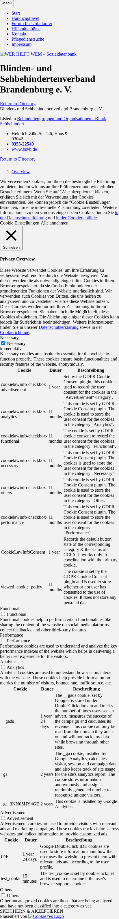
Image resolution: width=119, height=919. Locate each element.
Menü (7, 3)
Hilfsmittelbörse (26, 28)
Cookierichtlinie (14, 332)
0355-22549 (23, 143)
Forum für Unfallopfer (32, 23)
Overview (21, 171)
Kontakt (19, 33)
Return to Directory (18, 103)
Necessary (16, 343)
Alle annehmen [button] (54, 222)
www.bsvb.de (24, 149)
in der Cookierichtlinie (76, 217)
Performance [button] (11, 635)
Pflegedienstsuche (28, 39)
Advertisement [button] (13, 812)
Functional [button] (9, 608)
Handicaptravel (25, 18)
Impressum (21, 44)
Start (16, 13)
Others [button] (6, 889)
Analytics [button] (8, 661)
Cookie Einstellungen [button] (19, 222)
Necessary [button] (9, 337)
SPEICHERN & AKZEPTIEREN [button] (31, 911)
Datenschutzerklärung (59, 327)
